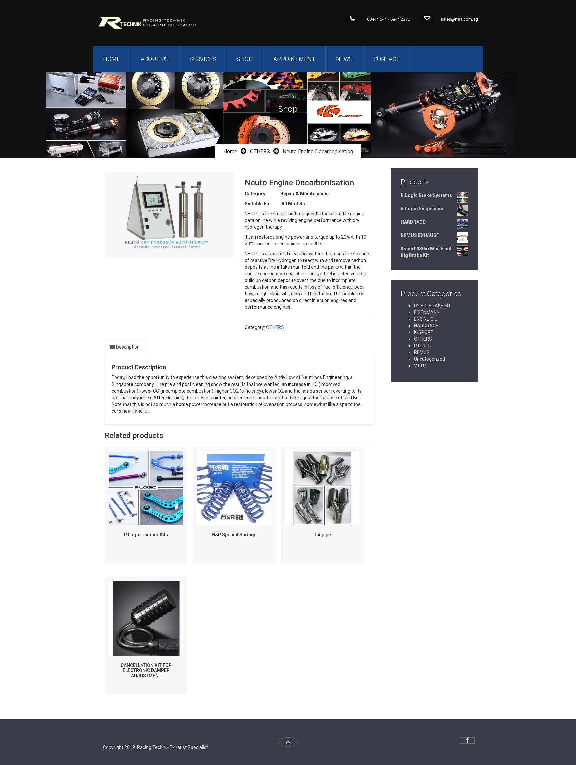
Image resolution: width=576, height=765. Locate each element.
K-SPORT (423, 332)
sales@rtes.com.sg (459, 19)
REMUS (422, 352)
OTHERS (260, 151)
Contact (386, 58)
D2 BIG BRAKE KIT (432, 305)
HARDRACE (426, 325)
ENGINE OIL (425, 319)
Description (128, 347)
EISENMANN (427, 312)
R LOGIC (422, 345)
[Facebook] (467, 740)
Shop (245, 58)
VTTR (420, 365)
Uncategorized (429, 359)
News (344, 58)
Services (202, 58)
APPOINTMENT (294, 58)
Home (111, 58)
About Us (155, 58)
